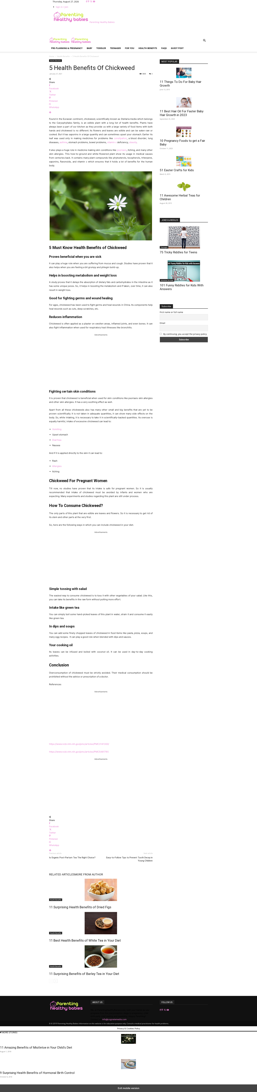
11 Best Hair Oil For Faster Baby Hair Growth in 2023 (181, 113)
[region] (101, 360)
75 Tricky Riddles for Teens (178, 252)
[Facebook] (87, 1)
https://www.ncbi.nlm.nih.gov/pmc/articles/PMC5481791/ (79, 751)
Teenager (115, 48)
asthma (63, 142)
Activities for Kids (167, 280)
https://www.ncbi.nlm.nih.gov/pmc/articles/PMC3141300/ (79, 744)
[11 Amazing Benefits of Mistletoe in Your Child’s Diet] (128, 1039)
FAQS (164, 48)
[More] (101, 112)
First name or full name (171, 312)
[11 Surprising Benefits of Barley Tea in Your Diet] (101, 956)
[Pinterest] (89, 1)
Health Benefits (147, 48)
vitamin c (112, 142)
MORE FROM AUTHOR (89, 874)
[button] (204, 40)
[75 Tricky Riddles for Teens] (184, 237)
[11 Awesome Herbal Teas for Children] (184, 187)
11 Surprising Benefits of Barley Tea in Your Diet (84, 974)
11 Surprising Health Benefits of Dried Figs (80, 907)
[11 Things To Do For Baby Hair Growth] (184, 73)
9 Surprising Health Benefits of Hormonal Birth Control (37, 1073)
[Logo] (59, 43)
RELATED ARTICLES (62, 874)
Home (51, 56)
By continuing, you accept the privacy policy (185, 334)
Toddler (101, 48)
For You (129, 48)
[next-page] (56, 981)
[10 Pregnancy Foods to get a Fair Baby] (184, 132)
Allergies (57, 466)
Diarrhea (56, 440)
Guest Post (177, 48)
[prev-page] (51, 981)
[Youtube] (94, 1)
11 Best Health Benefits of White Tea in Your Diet (85, 940)
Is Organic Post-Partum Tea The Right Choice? (72, 857)
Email (162, 323)
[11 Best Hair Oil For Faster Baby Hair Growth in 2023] (184, 102)
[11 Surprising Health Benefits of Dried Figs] (101, 890)
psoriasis (122, 150)
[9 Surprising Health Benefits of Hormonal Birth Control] (128, 1064)
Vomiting (56, 429)
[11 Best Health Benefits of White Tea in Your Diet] (101, 923)
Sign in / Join (62, 7)
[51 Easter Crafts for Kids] (184, 161)
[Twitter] (91, 1)
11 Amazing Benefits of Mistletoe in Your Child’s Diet (36, 1047)
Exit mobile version (128, 1088)
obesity (133, 142)
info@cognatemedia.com (114, 1019)
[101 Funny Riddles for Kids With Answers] (184, 271)
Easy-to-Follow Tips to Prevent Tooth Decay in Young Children (129, 859)
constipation (120, 138)
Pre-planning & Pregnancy (67, 48)
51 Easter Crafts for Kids (177, 170)
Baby (89, 48)
